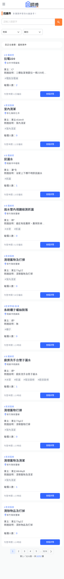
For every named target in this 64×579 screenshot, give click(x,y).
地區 (5, 32)
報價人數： (10, 85)
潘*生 (14, 170)
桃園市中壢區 (13, 163)
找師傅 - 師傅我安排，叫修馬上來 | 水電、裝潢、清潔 (32, 4)
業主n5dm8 (17, 119)
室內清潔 (21, 123)
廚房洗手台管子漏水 (27, 374)
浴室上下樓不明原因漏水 (29, 173)
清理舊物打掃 (23, 424)
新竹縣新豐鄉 (13, 214)
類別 (26, 32)
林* (13, 220)
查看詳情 (50, 94)
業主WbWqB (18, 471)
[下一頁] (51, 551)
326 (45, 551)
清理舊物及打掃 (24, 273)
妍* (13, 320)
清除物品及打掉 (24, 524)
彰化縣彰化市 (13, 113)
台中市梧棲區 (13, 63)
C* (12, 69)
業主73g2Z (17, 270)
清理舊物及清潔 (24, 474)
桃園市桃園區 (13, 314)
